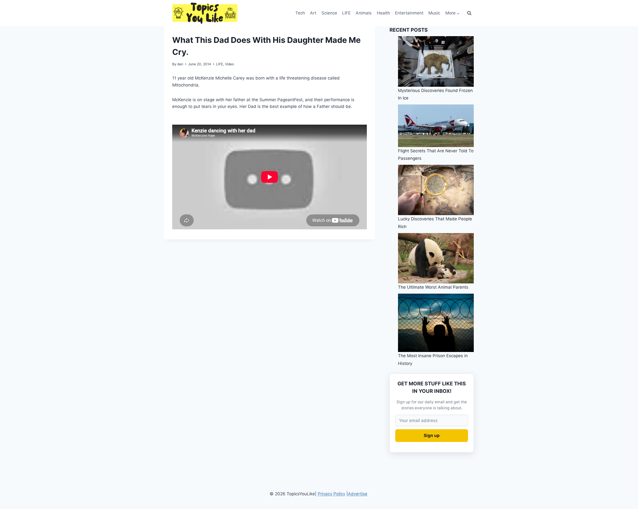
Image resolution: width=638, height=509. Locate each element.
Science (329, 12)
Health (383, 12)
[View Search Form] (469, 13)
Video (229, 64)
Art (313, 12)
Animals (364, 12)
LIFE (346, 12)
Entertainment (409, 12)
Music (434, 12)
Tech (300, 12)
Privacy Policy (331, 493)
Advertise (357, 493)
